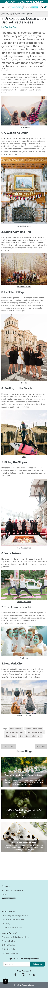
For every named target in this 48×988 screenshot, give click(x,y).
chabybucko (24, 127)
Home (3, 13)
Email (4, 894)
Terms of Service (10, 953)
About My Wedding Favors (15, 915)
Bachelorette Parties (14, 732)
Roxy (24, 456)
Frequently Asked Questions (15, 937)
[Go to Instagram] (23, 975)
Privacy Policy (8, 941)
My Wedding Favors (27, 985)
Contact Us (6, 886)
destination (10, 736)
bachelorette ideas (34, 728)
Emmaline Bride (24, 286)
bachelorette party (35, 732)
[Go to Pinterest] (34, 975)
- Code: (24, 1)
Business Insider (24, 715)
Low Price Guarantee (12, 927)
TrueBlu (24, 383)
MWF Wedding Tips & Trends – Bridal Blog (19, 13)
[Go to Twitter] (29, 975)
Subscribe (37, 964)
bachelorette (15, 728)
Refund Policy (8, 945)
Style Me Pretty (24, 226)
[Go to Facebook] (15, 975)
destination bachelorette (30, 736)
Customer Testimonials (13, 919)
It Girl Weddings (24, 548)
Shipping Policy (9, 949)
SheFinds (24, 658)
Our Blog (6, 923)
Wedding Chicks (24, 601)
